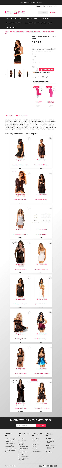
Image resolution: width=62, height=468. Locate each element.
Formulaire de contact (50, 447)
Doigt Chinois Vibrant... (38, 102)
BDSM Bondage (45, 18)
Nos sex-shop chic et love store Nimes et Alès (38, 23)
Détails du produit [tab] (21, 116)
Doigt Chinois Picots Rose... (50, 102)
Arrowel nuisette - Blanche (20, 234)
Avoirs (34, 446)
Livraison (22, 438)
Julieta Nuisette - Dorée (41, 304)
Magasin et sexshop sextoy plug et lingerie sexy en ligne (24, 458)
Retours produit (37, 442)
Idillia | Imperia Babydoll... (20, 304)
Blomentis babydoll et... (42, 234)
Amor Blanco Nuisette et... (41, 269)
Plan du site (22, 454)
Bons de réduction (37, 451)
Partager (38, 76)
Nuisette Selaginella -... (20, 269)
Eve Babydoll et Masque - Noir (20, 165)
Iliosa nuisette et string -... (41, 199)
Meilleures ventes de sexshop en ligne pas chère (10, 450)
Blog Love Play (10, 27)
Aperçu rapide (20, 160)
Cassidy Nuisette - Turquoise (41, 373)
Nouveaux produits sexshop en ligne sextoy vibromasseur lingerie (10, 445)
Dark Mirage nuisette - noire (41, 408)
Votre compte (37, 434)
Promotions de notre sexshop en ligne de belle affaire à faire (10, 440)
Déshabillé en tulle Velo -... (20, 199)
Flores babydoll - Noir (20, 339)
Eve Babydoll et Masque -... (42, 339)
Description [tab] (9, 116)
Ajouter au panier (46, 70)
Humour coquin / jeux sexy (14, 23)
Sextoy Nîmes (19, 18)
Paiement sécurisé (24, 452)
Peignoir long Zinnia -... (20, 408)
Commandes (36, 444)
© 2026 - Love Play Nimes (10, 465)
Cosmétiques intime (32, 18)
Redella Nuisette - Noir (20, 373)
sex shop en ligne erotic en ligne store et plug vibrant (24, 448)
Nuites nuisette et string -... (41, 165)
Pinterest (46, 76)
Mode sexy (9, 18)
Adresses (35, 449)
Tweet (42, 76)
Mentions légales (24, 440)
